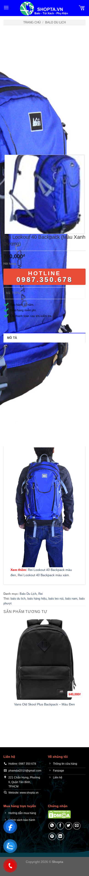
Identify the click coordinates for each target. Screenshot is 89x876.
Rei (40, 593)
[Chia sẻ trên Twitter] (68, 826)
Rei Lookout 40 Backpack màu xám (43, 575)
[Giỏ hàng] (82, 8)
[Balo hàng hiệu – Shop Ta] (43, 8)
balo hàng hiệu (37, 598)
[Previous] (7, 142)
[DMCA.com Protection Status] (59, 814)
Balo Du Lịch (55, 22)
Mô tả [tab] (12, 338)
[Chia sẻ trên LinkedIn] (60, 836)
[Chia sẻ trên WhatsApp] (52, 826)
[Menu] (6, 7)
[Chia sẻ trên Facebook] (60, 826)
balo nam (71, 598)
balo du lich (18, 598)
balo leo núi (55, 598)
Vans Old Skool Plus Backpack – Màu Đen (44, 704)
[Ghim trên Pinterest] (52, 836)
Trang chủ (32, 22)
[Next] (20, 142)
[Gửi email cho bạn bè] (77, 826)
